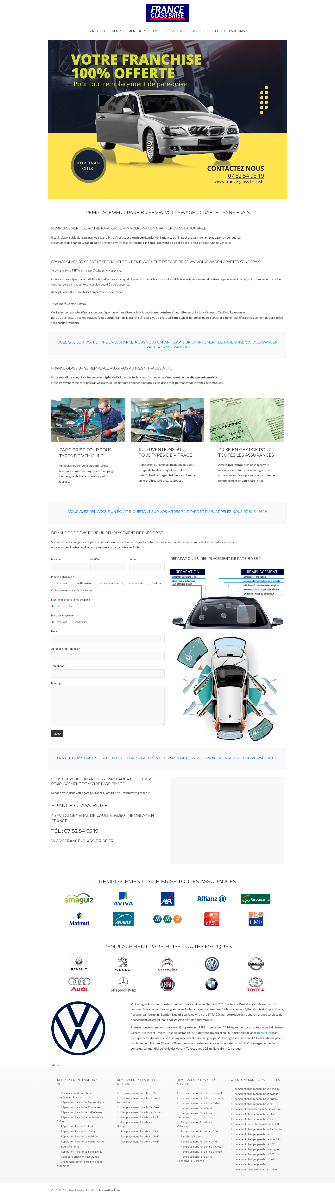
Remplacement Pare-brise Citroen (201, 1151)
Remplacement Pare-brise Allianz (141, 1131)
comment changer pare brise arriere (256, 1098)
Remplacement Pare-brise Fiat (199, 1141)
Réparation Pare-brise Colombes (80, 1107)
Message (56, 683)
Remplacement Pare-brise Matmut (141, 1112)
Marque (57, 559)
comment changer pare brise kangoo (257, 1149)
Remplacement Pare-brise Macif (140, 1093)
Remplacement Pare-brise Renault (201, 1093)
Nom (55, 631)
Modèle (96, 559)
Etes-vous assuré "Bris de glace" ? (73, 599)
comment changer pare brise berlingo (257, 1088)
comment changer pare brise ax (254, 1103)
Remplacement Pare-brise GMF (140, 1136)
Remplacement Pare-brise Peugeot (202, 1098)
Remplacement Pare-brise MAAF (140, 1107)
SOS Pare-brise (70, 1146)
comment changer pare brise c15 (254, 1134)
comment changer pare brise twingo (256, 1093)
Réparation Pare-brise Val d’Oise (80, 1136)
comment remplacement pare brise (256, 1169)
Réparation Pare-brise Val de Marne (82, 1141)
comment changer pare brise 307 (255, 1144)
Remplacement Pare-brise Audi (199, 1131)
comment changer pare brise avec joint (258, 1139)
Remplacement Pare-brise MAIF (140, 1141)
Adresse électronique (65, 648)
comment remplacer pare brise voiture (258, 1108)
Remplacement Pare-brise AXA (139, 1117)
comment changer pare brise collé (255, 1159)
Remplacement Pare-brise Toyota (201, 1146)
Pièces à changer (62, 576)
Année (134, 559)
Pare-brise (97, 31)
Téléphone (58, 665)
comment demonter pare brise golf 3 (257, 1124)
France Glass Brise (109, 1190)
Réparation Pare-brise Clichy (78, 1131)
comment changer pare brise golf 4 (256, 1119)
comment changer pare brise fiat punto (258, 1129)
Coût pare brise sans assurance (80, 1156)
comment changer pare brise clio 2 (255, 1114)
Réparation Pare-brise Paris (77, 1126)
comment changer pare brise (252, 1164)
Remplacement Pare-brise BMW (200, 1103)
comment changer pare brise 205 (255, 1154)
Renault (262, 1032)
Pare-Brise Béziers (192, 1136)
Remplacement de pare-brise (136, 31)
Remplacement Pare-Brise (196, 1108)
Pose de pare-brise (231, 31)
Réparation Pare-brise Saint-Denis (81, 1151)
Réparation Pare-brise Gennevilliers (82, 1102)
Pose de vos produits (65, 615)
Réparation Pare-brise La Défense (81, 1112)
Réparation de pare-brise (187, 31)
